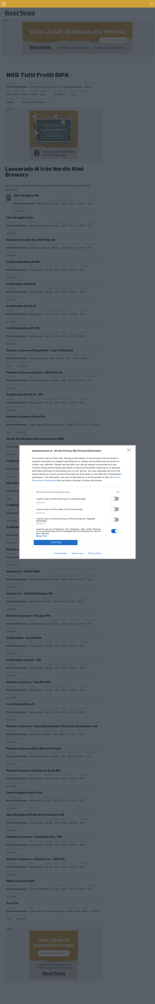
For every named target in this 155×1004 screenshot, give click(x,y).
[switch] (115, 499)
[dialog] (77, 502)
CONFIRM (55, 542)
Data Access (77, 553)
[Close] (130, 451)
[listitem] (77, 492)
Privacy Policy (94, 553)
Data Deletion (60, 553)
